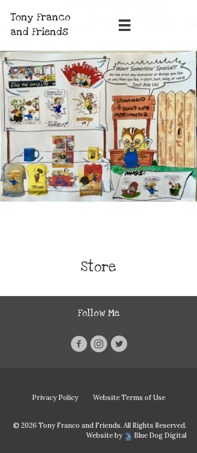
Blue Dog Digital (160, 435)
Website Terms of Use (129, 397)
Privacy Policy (55, 397)
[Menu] (124, 25)
